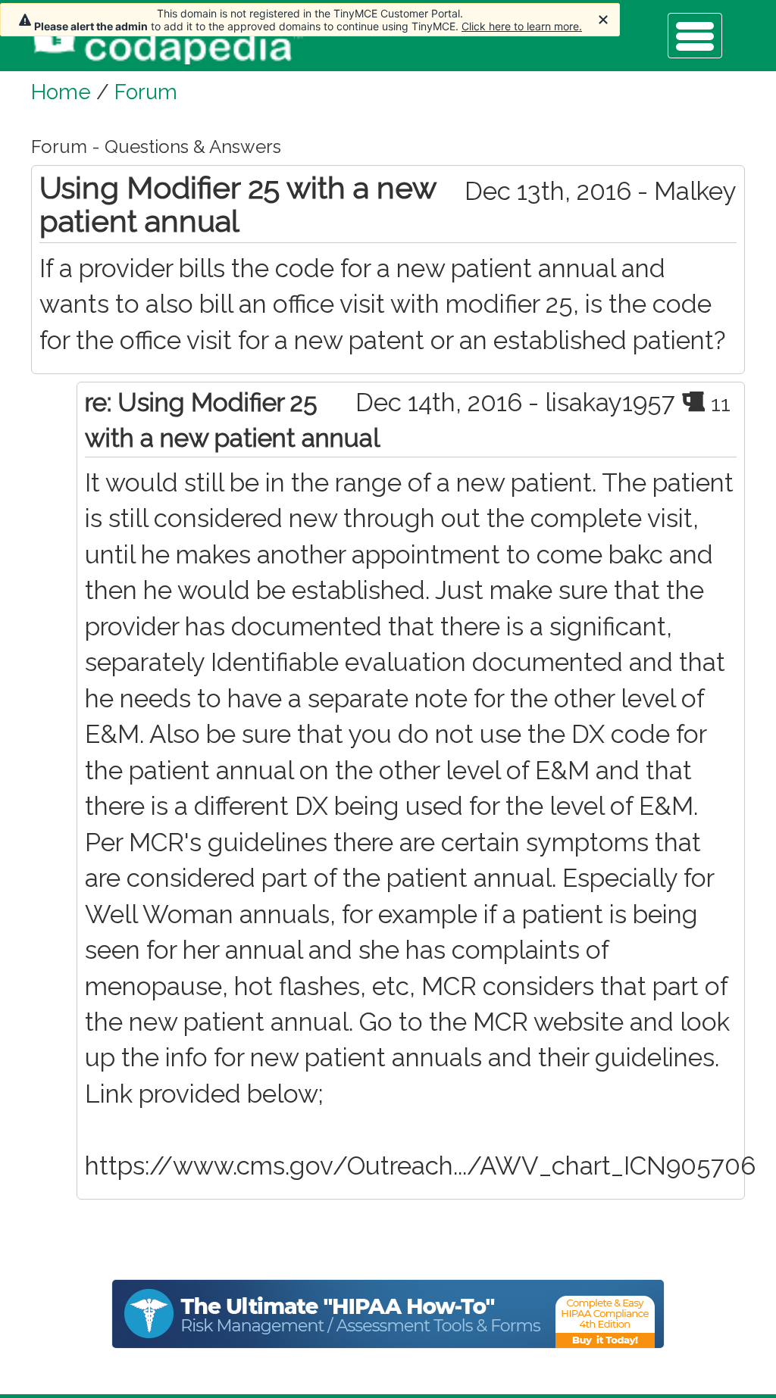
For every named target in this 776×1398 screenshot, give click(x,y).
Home (61, 92)
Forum (145, 92)
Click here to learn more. (522, 26)
